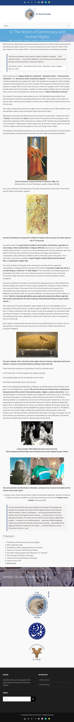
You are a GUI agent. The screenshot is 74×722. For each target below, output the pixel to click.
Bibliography (11, 563)
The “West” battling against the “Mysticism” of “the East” (27, 553)
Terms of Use (44, 680)
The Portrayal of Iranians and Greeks (20, 555)
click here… (20, 528)
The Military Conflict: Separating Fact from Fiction (25, 547)
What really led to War (15, 545)
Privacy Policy (44, 684)
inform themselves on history (56, 92)
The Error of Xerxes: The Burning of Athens (22, 550)
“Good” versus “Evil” (14, 561)
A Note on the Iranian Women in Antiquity (22, 558)
